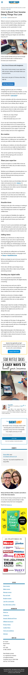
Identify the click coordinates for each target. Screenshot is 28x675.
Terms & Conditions (8, 631)
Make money (6, 589)
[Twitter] (25, 405)
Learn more (8, 9)
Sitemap (5, 634)
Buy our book (6, 595)
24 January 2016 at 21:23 (10, 456)
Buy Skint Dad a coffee (9, 604)
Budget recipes (7, 598)
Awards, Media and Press (10, 618)
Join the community (8, 601)
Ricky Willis (10, 404)
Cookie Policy (6, 627)
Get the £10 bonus (8, 84)
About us (5, 612)
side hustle (14, 95)
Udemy (19, 183)
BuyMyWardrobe (12, 255)
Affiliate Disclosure (8, 621)
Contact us (6, 615)
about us (9, 505)
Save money (6, 586)
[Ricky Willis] (4, 409)
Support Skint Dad (14, 351)
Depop (4, 255)
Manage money (7, 592)
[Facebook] (23, 405)
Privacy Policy (7, 624)
